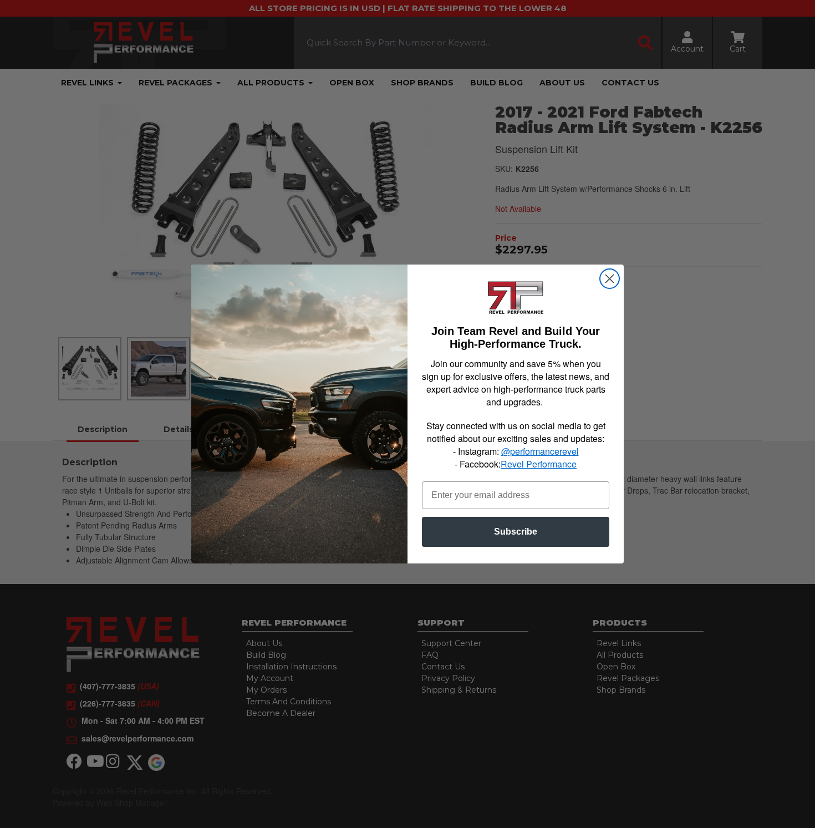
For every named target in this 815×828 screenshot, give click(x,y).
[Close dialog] (609, 278)
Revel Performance (539, 464)
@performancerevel (540, 451)
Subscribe (515, 531)
